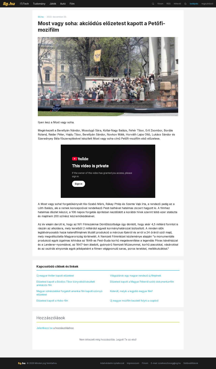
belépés (194, 3)
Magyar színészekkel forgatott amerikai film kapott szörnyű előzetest (69, 293)
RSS (169, 3)
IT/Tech (24, 3)
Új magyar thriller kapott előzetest (55, 275)
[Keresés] (153, 4)
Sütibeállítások (190, 363)
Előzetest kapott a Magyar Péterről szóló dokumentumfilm (142, 281)
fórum (160, 3)
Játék (52, 3)
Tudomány (39, 3)
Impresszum (133, 363)
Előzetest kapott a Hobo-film (52, 300)
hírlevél (177, 3)
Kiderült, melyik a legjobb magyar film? (131, 291)
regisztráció (207, 3)
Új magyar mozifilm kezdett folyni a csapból (134, 300)
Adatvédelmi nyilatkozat (112, 363)
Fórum (145, 363)
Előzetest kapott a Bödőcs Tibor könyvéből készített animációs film (65, 283)
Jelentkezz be (44, 328)
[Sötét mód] (185, 4)
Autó (63, 3)
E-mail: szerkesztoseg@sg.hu (166, 363)
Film (72, 3)
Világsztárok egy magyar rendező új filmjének (135, 275)
